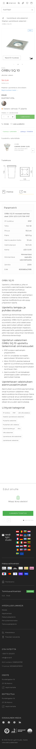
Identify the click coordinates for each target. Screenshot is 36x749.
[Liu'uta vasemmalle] (14, 64)
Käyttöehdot (7, 613)
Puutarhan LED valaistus (11, 424)
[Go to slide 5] (29, 520)
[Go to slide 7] (32, 520)
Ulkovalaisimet (8, 432)
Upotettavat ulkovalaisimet (17, 18)
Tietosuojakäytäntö (9, 624)
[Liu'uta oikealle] (22, 64)
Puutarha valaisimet (9, 420)
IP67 (14, 413)
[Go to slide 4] (28, 520)
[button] (4, 3)
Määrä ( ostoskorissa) (9, 113)
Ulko (19, 428)
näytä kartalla (10, 687)
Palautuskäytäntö (9, 617)
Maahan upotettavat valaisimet (14, 21)
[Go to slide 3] (26, 520)
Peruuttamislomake (9, 620)
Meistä (4, 610)
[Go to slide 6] (31, 520)
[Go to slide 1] (23, 520)
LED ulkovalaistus (24, 413)
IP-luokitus (6, 413)
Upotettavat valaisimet (10, 440)
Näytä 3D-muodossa (12, 58)
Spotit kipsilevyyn (9, 428)
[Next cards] (9, 520)
